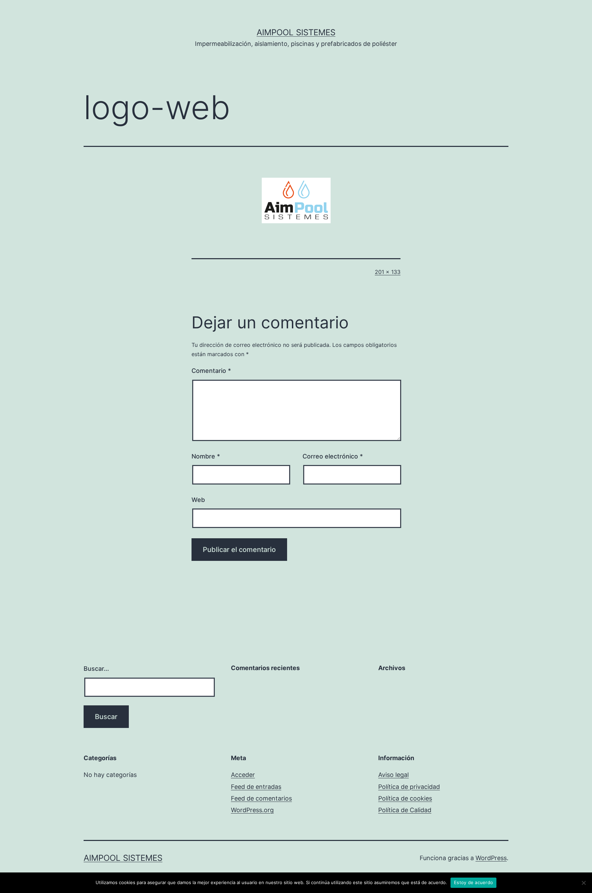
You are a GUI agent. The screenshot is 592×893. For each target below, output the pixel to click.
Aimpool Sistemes (296, 32)
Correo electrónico (333, 456)
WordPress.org (252, 810)
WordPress (491, 857)
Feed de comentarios (261, 798)
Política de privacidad (409, 786)
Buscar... (96, 668)
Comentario (211, 370)
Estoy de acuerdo (473, 882)
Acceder (243, 774)
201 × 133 (387, 271)
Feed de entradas (256, 786)
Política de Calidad (404, 810)
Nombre (206, 456)
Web (198, 499)
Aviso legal (393, 774)
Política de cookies (405, 798)
